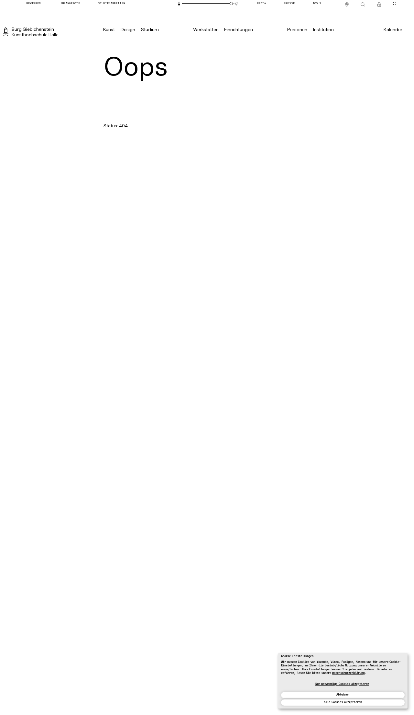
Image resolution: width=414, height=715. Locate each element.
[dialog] (343, 681)
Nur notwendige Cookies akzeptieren (342, 684)
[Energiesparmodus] (179, 4)
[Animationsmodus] (236, 4)
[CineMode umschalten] (394, 3)
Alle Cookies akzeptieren (343, 702)
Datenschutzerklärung (348, 673)
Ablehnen (342, 695)
